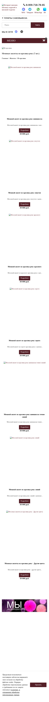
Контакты (34, 658)
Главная (5, 58)
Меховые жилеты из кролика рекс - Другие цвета (24, 563)
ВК (45, 12)
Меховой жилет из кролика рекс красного (24, 267)
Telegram (30, 12)
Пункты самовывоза (15, 18)
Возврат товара (14, 660)
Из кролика (21, 58)
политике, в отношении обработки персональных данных (11, 692)
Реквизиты (12, 651)
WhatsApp (38, 12)
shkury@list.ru (13, 638)
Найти (37, 25)
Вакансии (34, 654)
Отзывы (34, 648)
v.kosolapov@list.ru (10, 644)
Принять (38, 685)
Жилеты (13, 58)
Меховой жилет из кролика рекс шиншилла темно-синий (24, 416)
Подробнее (24, 130)
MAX (23, 12)
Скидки (34, 651)
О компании (13, 648)
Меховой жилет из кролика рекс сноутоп (24, 193)
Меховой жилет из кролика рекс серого (24, 341)
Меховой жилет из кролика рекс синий (24, 490)
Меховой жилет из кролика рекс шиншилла (24, 119)
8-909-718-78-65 (35, 5)
